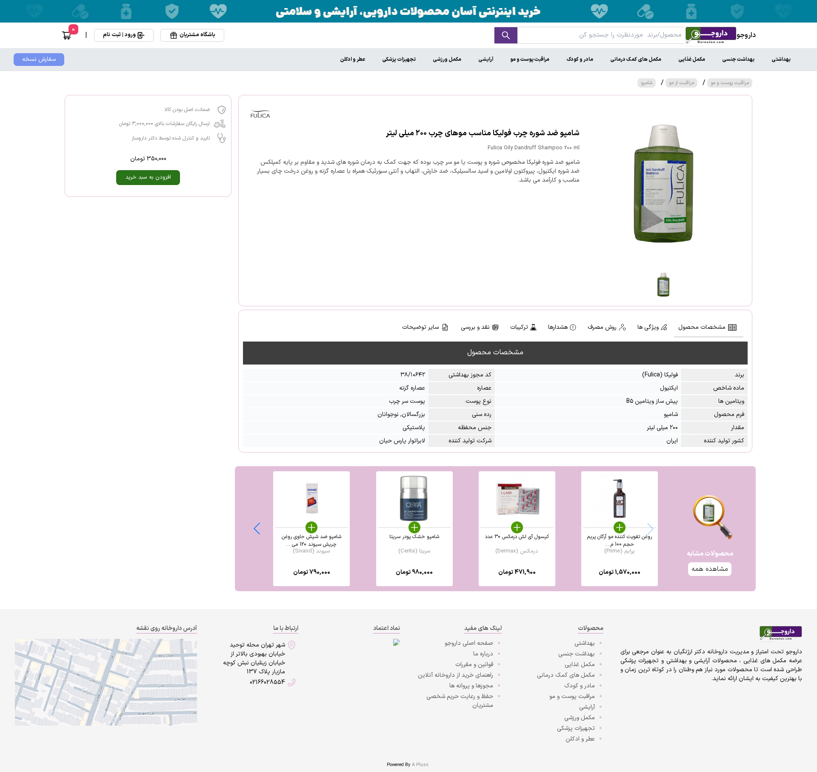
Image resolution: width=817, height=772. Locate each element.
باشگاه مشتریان (197, 35)
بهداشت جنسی (738, 59)
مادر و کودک (579, 59)
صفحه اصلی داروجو (469, 643)
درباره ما (483, 654)
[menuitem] (781, 59)
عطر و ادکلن (352, 59)
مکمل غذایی (691, 59)
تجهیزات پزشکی (399, 59)
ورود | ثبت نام (119, 35)
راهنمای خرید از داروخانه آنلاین (455, 675)
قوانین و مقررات (474, 664)
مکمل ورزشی (447, 59)
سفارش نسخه (39, 59)
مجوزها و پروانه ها (471, 685)
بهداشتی (781, 59)
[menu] (408, 59)
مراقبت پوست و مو (529, 59)
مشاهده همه (709, 569)
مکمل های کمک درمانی (635, 59)
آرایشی (485, 59)
